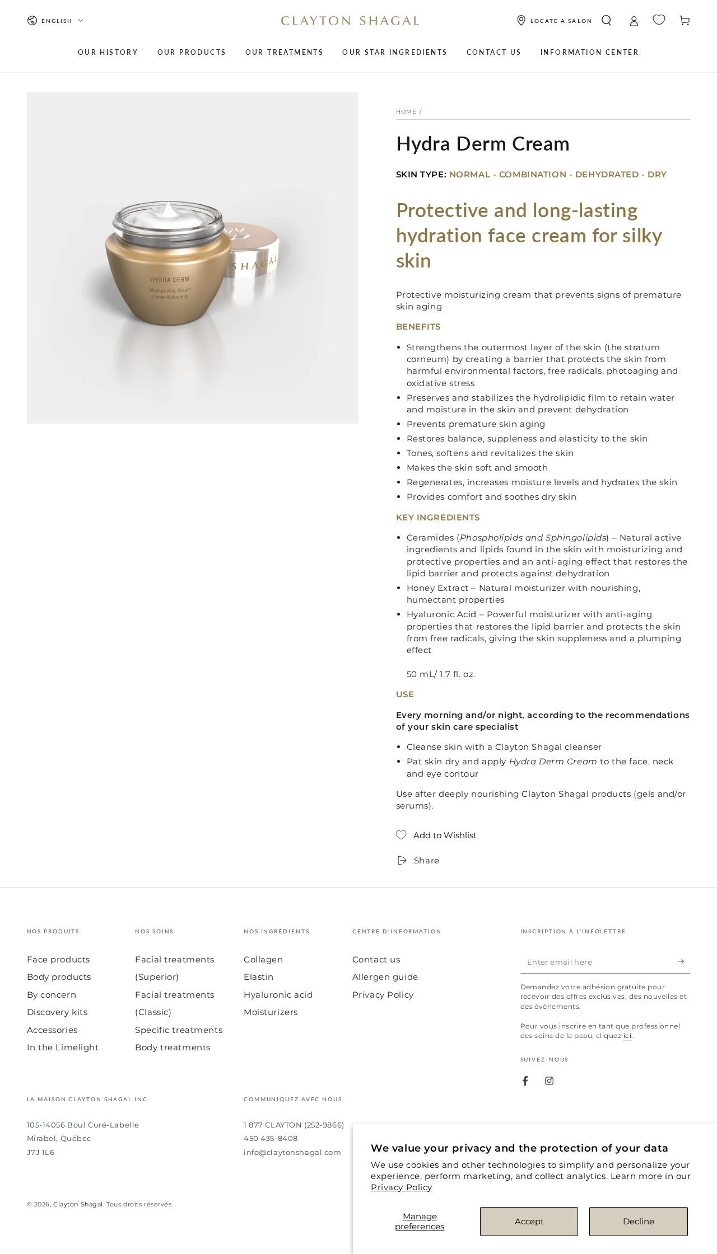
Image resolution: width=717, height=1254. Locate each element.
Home (406, 112)
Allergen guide (385, 976)
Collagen (263, 959)
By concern (52, 994)
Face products (58, 959)
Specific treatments (178, 1030)
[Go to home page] (350, 21)
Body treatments (173, 1047)
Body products (59, 976)
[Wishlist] (659, 20)
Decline (638, 1221)
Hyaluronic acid (278, 994)
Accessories (52, 1030)
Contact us (376, 959)
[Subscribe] (684, 962)
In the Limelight (63, 1047)
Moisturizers (271, 1012)
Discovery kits (57, 1012)
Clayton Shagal (78, 1204)
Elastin (259, 976)
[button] (606, 20)
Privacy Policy (401, 1187)
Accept (529, 1221)
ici (627, 1035)
